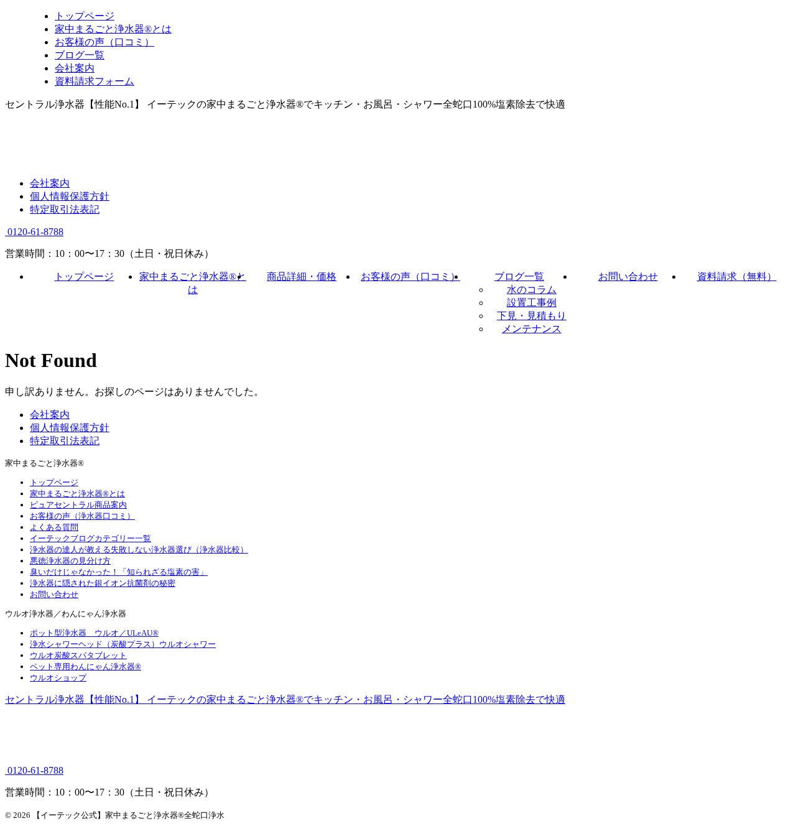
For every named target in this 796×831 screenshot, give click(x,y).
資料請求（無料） (737, 276)
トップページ (84, 276)
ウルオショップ (58, 677)
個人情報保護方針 (69, 196)
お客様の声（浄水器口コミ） (82, 516)
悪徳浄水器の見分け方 (70, 560)
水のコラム (532, 289)
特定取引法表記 (65, 209)
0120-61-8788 (34, 231)
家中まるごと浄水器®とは (77, 493)
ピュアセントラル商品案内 (78, 504)
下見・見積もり (532, 315)
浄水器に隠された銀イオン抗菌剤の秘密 (102, 583)
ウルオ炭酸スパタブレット (78, 655)
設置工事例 (532, 302)
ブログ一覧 (519, 276)
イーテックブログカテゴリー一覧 (90, 538)
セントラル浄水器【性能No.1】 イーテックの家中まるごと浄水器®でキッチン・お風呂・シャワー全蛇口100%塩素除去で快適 (285, 699)
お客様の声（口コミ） (410, 276)
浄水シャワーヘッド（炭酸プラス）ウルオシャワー (123, 644)
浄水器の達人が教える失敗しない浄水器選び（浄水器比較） (139, 549)
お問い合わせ (628, 276)
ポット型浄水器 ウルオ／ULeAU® (94, 633)
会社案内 (50, 183)
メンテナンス (532, 328)
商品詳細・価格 (301, 276)
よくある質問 (54, 527)
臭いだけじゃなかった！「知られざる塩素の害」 (119, 572)
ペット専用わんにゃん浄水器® (85, 666)
